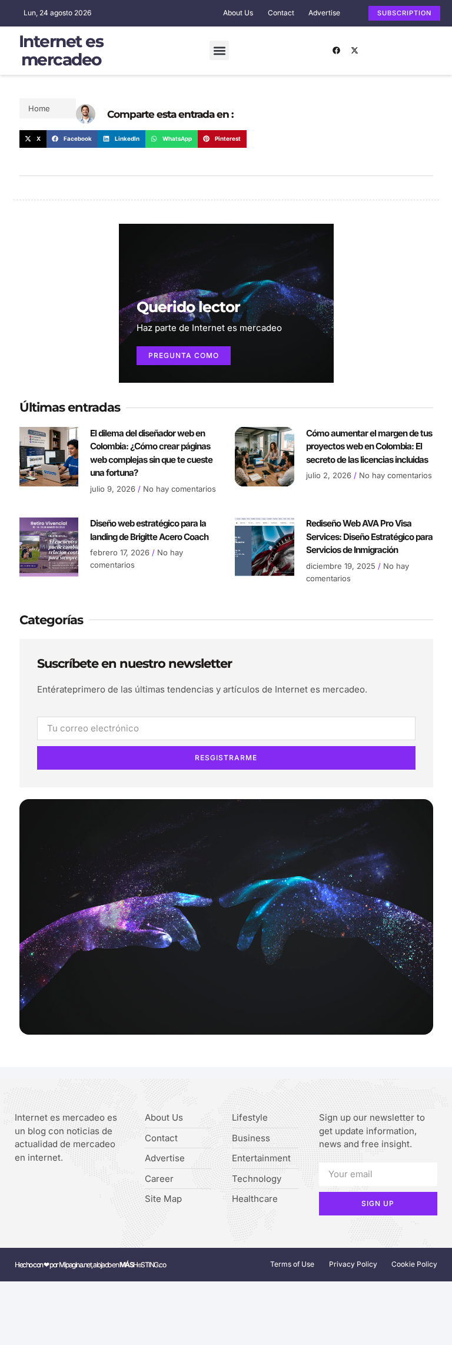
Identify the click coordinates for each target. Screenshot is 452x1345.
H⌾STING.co (142, 1264)
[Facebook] (336, 50)
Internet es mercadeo (61, 50)
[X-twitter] (355, 50)
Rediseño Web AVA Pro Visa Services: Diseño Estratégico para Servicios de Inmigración (369, 536)
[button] (219, 50)
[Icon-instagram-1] (55, 1188)
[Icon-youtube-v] (73, 1188)
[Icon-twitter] (37, 1188)
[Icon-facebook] (18, 1188)
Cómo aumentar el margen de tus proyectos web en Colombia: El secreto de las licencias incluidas (369, 446)
